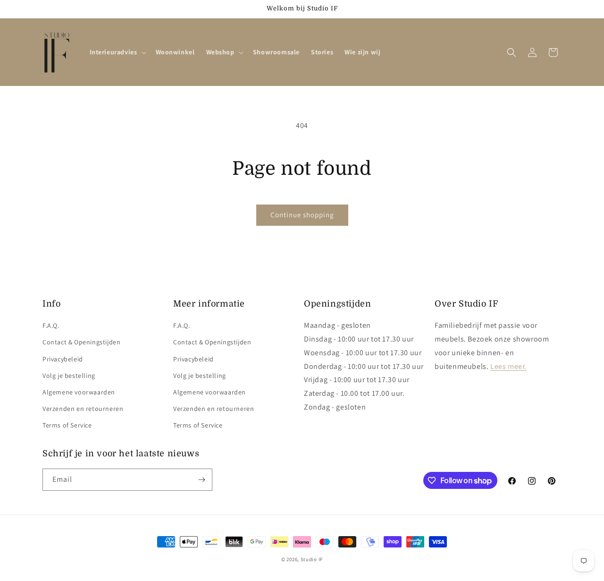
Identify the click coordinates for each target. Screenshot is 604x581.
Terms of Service (67, 425)
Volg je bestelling (68, 375)
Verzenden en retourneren (82, 408)
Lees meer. (508, 366)
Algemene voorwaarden (78, 392)
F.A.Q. (50, 325)
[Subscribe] (201, 480)
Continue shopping (302, 214)
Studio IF (312, 559)
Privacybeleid (62, 359)
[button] (117, 52)
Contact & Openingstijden (81, 342)
